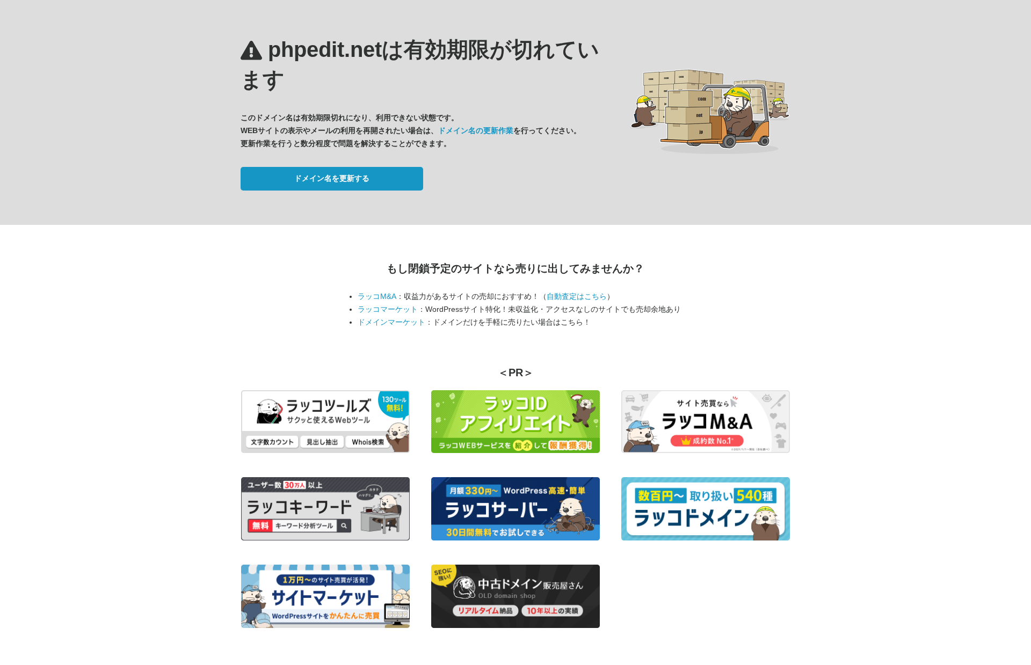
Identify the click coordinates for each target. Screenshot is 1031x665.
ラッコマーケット (388, 309)
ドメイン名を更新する (331, 178)
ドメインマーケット (391, 322)
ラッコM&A (377, 296)
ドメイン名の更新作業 (475, 130)
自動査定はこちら (577, 296)
